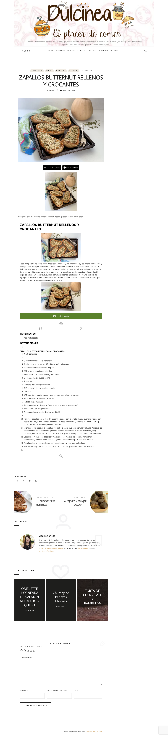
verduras (73, 71)
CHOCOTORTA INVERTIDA (37, 502)
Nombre (24, 691)
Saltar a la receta (53, 168)
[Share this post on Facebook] (17, 481)
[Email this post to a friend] (36, 481)
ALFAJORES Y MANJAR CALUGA (84, 502)
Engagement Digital (95, 732)
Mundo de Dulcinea (46, 551)
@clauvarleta (83, 548)
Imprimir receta (72, 168)
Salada (49, 71)
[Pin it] (30, 481)
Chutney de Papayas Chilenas (61, 597)
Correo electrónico (57, 691)
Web (76, 691)
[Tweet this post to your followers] (24, 481)
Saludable (61, 71)
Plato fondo (37, 71)
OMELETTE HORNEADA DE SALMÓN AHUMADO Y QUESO (29, 597)
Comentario (26, 657)
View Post (29, 611)
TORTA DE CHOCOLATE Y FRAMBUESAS (92, 597)
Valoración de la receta (31, 647)
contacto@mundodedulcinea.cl (51, 548)
